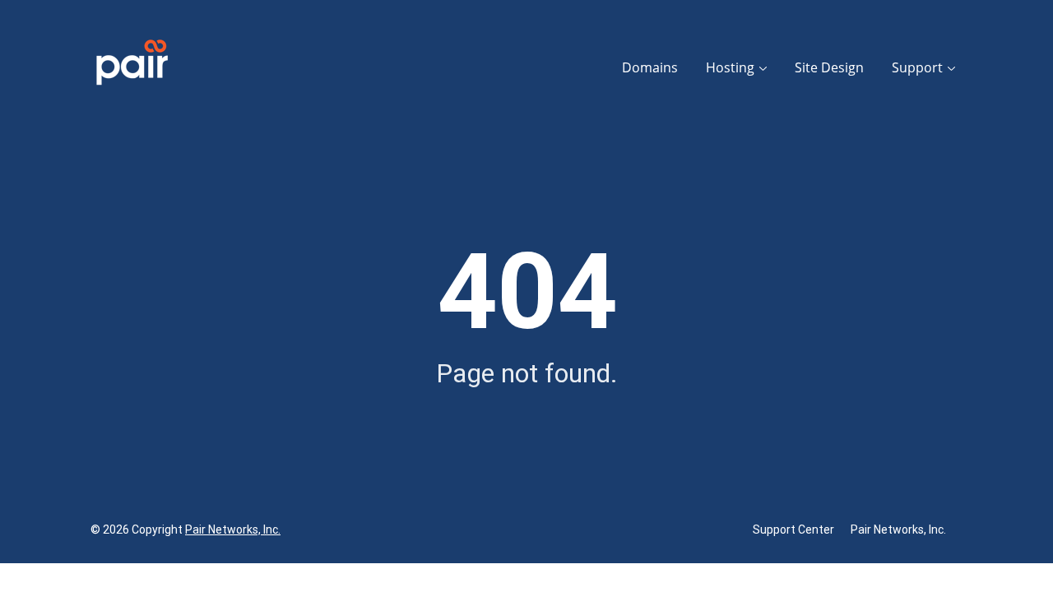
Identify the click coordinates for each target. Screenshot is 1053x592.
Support (917, 67)
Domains (650, 67)
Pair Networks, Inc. (233, 529)
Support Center (793, 529)
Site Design (829, 67)
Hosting (730, 67)
